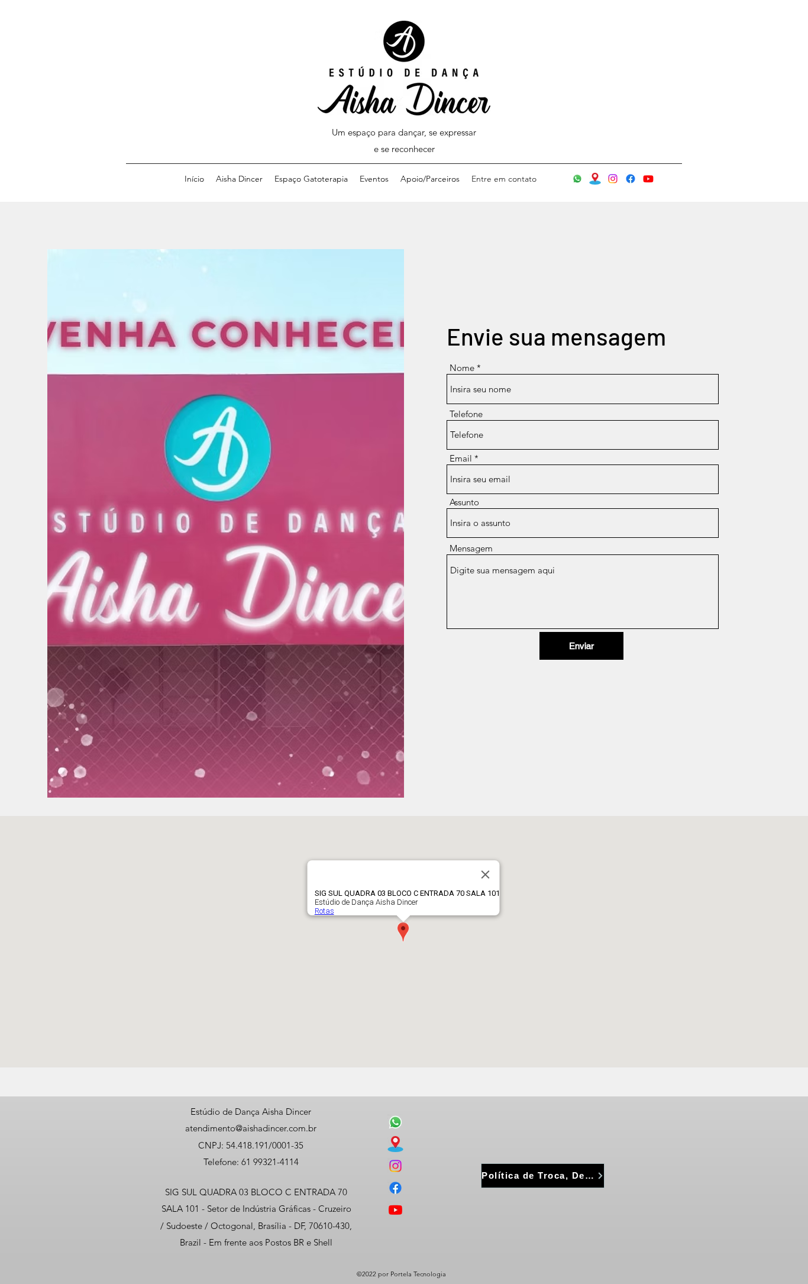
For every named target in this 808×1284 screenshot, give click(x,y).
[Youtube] (648, 179)
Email (461, 458)
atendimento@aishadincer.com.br (250, 1128)
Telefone (466, 413)
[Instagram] (613, 179)
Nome (462, 367)
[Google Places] (595, 179)
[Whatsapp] (577, 179)
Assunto (464, 502)
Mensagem (471, 548)
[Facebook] (630, 179)
